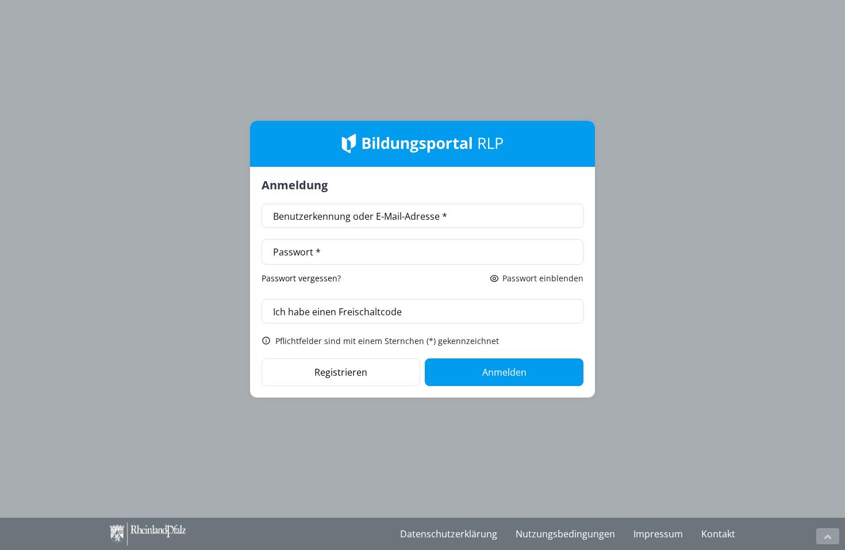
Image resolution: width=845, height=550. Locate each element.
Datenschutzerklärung (448, 534)
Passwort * (297, 252)
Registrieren (340, 372)
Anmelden (504, 372)
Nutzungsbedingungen (565, 534)
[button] (827, 536)
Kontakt (718, 534)
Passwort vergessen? (301, 278)
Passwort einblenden (542, 278)
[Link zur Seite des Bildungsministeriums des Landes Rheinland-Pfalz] (167, 533)
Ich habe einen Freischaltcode (337, 311)
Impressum (658, 534)
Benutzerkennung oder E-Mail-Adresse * (360, 216)
